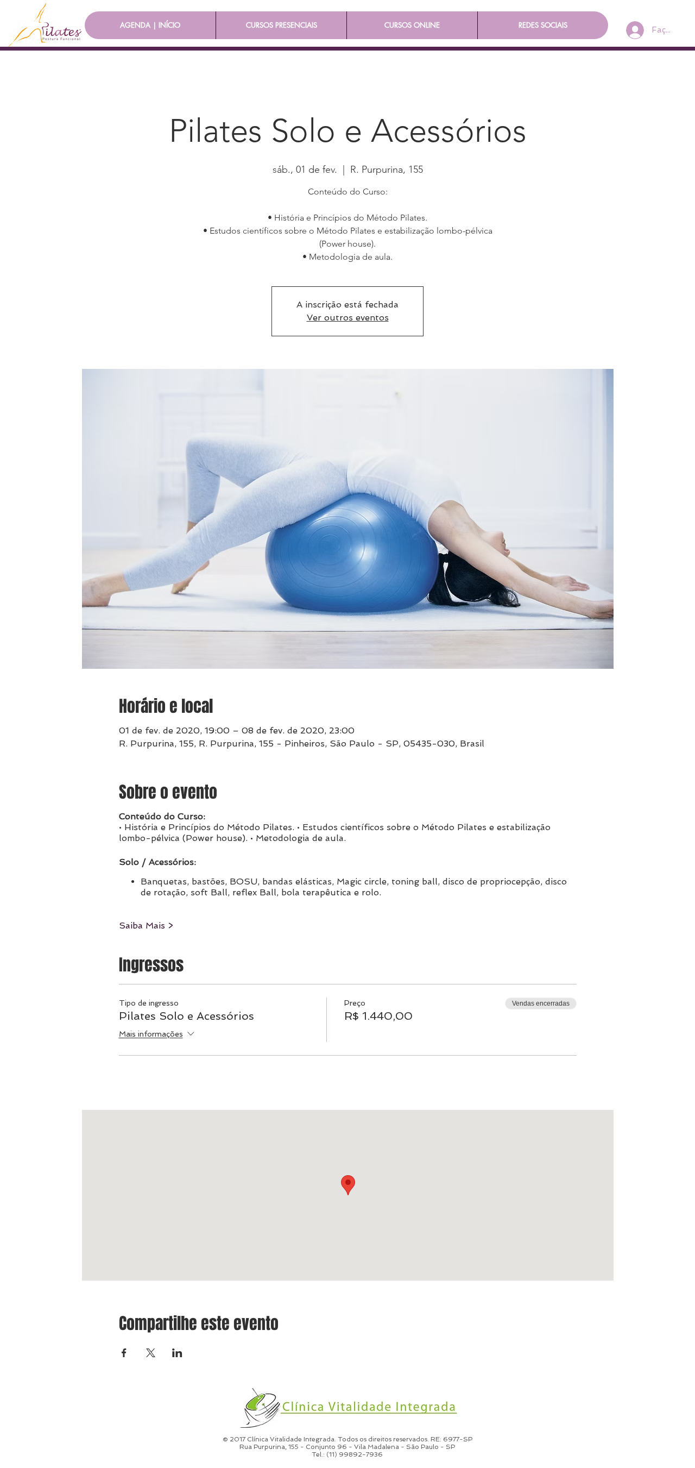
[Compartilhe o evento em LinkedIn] (177, 1352)
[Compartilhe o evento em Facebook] (124, 1352)
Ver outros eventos (348, 317)
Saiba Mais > (146, 925)
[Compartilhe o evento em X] (151, 1352)
